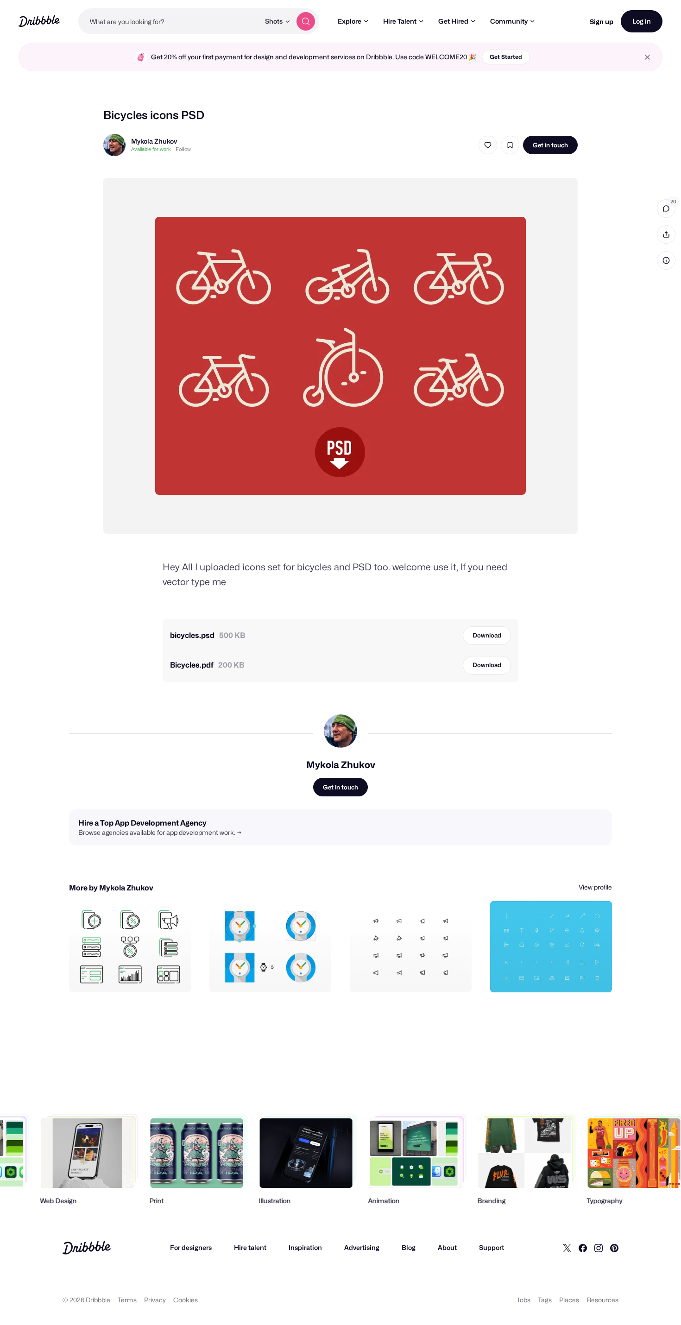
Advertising (361, 1247)
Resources (602, 1300)
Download (487, 635)
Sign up (601, 21)
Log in (641, 21)
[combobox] (169, 21)
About (447, 1247)
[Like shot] (488, 145)
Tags (545, 1300)
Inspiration (305, 1247)
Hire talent (250, 1247)
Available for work (151, 149)
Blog (409, 1247)
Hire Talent (399, 21)
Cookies (185, 1300)
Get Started (506, 56)
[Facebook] (583, 1247)
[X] (567, 1247)
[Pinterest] (614, 1247)
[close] (647, 57)
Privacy (155, 1300)
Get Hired (453, 21)
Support (491, 1247)
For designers (191, 1247)
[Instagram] (598, 1247)
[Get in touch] (137, 975)
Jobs (523, 1300)
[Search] (305, 21)
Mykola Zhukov (154, 141)
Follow (183, 149)
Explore (349, 21)
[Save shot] (510, 145)
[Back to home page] (39, 21)
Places (569, 1300)
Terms (127, 1300)
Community (509, 21)
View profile (595, 887)
